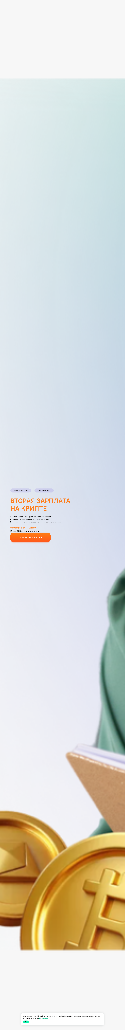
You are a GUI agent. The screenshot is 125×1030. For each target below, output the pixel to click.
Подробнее (43, 1018)
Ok (26, 1022)
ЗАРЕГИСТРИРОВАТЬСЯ (30, 537)
